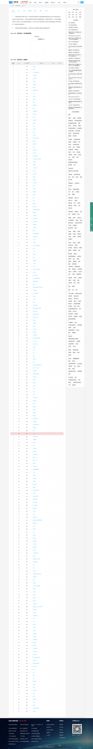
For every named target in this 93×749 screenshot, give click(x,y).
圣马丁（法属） (36, 367)
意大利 (34, 627)
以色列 (34, 594)
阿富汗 (34, 550)
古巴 (34, 445)
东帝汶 (34, 254)
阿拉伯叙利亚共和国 (37, 308)
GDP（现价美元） (72, 22)
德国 (34, 696)
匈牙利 (34, 570)
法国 (34, 675)
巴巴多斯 (35, 544)
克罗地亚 (35, 448)
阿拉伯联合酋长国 (36, 269)
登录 (82, 2)
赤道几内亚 (35, 651)
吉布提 (34, 711)
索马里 (34, 347)
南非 (34, 350)
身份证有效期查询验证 (24, 741)
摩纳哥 (34, 203)
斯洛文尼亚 (35, 311)
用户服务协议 (62, 737)
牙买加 (34, 624)
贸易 (24, 10)
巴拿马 (34, 141)
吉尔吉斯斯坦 (35, 553)
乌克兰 (34, 266)
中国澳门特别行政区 (77, 382)
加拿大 (34, 403)
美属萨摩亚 (35, 499)
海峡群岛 (35, 427)
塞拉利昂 (35, 323)
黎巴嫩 (34, 179)
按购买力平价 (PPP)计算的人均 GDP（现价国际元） (74, 55)
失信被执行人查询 (24, 738)
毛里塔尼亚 (35, 218)
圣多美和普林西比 (36, 338)
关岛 (34, 678)
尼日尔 (34, 81)
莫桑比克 (35, 191)
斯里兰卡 (35, 376)
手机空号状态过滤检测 (13, 738)
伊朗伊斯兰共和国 (72, 371)
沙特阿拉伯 (35, 335)
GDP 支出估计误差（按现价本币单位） (75, 74)
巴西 (34, 472)
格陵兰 (34, 684)
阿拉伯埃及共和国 (36, 657)
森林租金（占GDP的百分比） (74, 50)
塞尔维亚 (35, 329)
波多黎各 (35, 120)
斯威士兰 (35, 642)
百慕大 (34, 529)
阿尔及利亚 (35, 502)
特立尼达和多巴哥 (36, 245)
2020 (80, 12)
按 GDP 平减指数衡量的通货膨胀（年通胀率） (74, 71)
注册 (78, 2)
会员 (59, 2)
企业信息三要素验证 (35, 736)
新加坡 (34, 320)
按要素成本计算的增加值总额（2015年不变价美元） (74, 61)
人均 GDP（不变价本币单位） (74, 105)
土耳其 (34, 239)
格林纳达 (35, 681)
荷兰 (34, 93)
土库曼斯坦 (35, 236)
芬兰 (34, 672)
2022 (73, 12)
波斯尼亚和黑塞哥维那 (37, 520)
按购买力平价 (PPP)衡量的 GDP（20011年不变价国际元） (74, 39)
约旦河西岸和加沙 (36, 278)
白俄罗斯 (35, 541)
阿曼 (34, 102)
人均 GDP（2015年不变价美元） (74, 99)
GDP (13, 10)
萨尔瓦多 (35, 654)
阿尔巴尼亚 (35, 505)
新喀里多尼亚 (35, 90)
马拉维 (34, 153)
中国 (34, 433)
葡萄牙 (34, 123)
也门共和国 (35, 275)
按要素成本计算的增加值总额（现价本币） (75, 88)
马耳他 (34, 188)
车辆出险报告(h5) (12, 744)
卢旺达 (34, 66)
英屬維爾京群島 (36, 469)
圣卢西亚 (35, 370)
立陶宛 (34, 164)
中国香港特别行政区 (37, 573)
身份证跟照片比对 (24, 730)
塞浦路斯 (35, 439)
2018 (73, 14)
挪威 (34, 69)
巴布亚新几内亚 (36, 138)
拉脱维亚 (35, 224)
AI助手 (64, 2)
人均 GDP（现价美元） (73, 44)
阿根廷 (34, 487)
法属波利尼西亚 (36, 708)
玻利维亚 (35, 523)
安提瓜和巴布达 (36, 490)
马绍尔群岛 (35, 221)
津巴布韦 (35, 227)
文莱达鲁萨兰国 (36, 424)
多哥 (34, 251)
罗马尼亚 (35, 114)
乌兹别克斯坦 (35, 293)
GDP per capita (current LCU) (73, 96)
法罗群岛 (35, 636)
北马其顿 (35, 75)
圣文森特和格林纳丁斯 (37, 364)
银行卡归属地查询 (24, 728)
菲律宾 (34, 129)
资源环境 (30, 10)
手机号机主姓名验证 (24, 724)
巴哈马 (34, 511)
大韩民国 (35, 603)
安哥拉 (34, 493)
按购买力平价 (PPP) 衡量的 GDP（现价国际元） (74, 33)
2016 (80, 14)
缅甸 (34, 147)
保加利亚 (35, 421)
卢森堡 (76, 245)
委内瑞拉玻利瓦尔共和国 (38, 287)
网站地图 (61, 732)
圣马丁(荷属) (35, 317)
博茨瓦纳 (35, 517)
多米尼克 (35, 666)
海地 (34, 579)
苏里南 (69, 311)
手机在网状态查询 (35, 730)
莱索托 (34, 176)
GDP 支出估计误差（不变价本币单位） (75, 47)
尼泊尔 (34, 96)
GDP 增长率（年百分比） (73, 27)
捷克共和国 (35, 436)
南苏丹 (34, 382)
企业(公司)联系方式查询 (36, 738)
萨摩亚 (34, 385)
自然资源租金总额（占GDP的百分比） (75, 94)
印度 (34, 564)
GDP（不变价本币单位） (73, 29)
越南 (34, 284)
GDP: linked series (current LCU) (74, 35)
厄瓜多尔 (35, 660)
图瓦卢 (34, 230)
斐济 (34, 669)
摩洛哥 (34, 194)
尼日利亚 (35, 78)
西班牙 (34, 379)
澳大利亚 (35, 478)
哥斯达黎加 (35, 454)
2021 (76, 12)
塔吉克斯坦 (35, 305)
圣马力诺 (35, 341)
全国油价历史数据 (50, 724)
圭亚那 (34, 582)
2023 (69, 12)
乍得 (34, 394)
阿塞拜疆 (35, 508)
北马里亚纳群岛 (36, 72)
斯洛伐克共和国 (36, 314)
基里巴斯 (35, 609)
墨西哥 (34, 212)
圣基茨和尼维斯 (36, 373)
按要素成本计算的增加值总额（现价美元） (75, 102)
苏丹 (80, 308)
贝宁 (34, 532)
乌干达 (34, 263)
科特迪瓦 (35, 451)
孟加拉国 (35, 547)
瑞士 (34, 353)
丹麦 (34, 391)
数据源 (46, 2)
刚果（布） (35, 457)
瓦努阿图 (35, 290)
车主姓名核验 (34, 728)
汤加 (34, 248)
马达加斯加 (79, 269)
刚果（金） (35, 460)
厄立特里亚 (35, 648)
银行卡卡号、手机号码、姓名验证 (37, 725)
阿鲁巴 (34, 481)
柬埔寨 (34, 409)
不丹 (34, 526)
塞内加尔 (35, 332)
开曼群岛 (35, 400)
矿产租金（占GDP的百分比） (74, 81)
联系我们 (61, 724)
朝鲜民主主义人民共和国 (38, 606)
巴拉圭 (34, 135)
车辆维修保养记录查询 (24, 733)
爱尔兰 (34, 588)
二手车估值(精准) (12, 736)
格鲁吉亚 (35, 699)
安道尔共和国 (35, 496)
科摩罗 (34, 463)
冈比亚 (34, 702)
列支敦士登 (35, 167)
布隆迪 (34, 415)
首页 (30, 2)
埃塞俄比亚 (35, 639)
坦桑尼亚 (35, 260)
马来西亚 (35, 150)
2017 (76, 14)
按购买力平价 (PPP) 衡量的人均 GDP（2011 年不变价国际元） (74, 65)
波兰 (34, 126)
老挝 (34, 388)
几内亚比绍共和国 (36, 585)
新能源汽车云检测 (12, 730)
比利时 (34, 538)
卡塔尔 (34, 117)
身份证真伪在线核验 (13, 724)
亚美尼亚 (35, 484)
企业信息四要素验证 (13, 728)
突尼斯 (34, 242)
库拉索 (34, 442)
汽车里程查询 (11, 733)
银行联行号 (48, 727)
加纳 (34, 693)
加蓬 (34, 705)
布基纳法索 (35, 418)
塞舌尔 (34, 326)
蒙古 (34, 200)
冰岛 (34, 567)
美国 (34, 299)
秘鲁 (34, 132)
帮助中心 (61, 729)
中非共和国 (35, 397)
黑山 (34, 197)
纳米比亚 (35, 144)
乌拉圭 (34, 296)
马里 (34, 185)
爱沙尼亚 (35, 645)
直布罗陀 (35, 690)
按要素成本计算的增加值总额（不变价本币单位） (75, 108)
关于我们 (61, 727)
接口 (35, 2)
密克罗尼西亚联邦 (36, 209)
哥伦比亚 (35, 466)
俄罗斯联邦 (35, 111)
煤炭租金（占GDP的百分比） (74, 52)
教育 (41, 10)
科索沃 (34, 600)
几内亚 (34, 630)
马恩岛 (34, 591)
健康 (35, 10)
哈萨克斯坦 (35, 615)
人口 (19, 10)
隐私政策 (61, 735)
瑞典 (69, 289)
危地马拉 (35, 633)
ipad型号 (48, 735)
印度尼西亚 (79, 371)
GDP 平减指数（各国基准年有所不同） (75, 84)
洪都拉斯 (35, 576)
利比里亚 (35, 173)
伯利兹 (34, 535)
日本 (34, 621)
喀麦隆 (34, 406)
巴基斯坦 (35, 105)
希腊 (34, 687)
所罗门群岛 (35, 344)
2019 (69, 14)
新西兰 (34, 87)
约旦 (34, 618)
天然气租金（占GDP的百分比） (74, 58)
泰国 (34, 257)
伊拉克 (73, 368)
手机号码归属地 (49, 729)
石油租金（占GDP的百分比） (74, 90)
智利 (34, 430)
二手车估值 (22, 736)
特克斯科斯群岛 (36, 233)
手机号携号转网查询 (35, 733)
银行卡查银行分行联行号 (14, 741)
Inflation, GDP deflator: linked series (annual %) (75, 78)
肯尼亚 (34, 612)
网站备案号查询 (34, 741)
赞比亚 (34, 272)
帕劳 (34, 108)
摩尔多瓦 (35, 206)
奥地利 (34, 475)
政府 (46, 10)
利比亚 (34, 170)
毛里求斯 (35, 215)
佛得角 (34, 412)
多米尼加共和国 (36, 663)
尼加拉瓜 (35, 84)
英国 (34, 302)
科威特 (34, 597)
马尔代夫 (35, 182)
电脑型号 (48, 732)
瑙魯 (34, 99)
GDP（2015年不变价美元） (73, 41)
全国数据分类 (18, 5)
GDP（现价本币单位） (72, 25)
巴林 (34, 514)
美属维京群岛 (35, 281)
